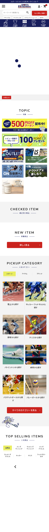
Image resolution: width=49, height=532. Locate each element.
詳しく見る (24, 244)
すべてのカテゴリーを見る (24, 410)
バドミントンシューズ (30, 18)
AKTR (41, 18)
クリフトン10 (17, 18)
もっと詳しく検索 (39, 13)
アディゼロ (7, 18)
